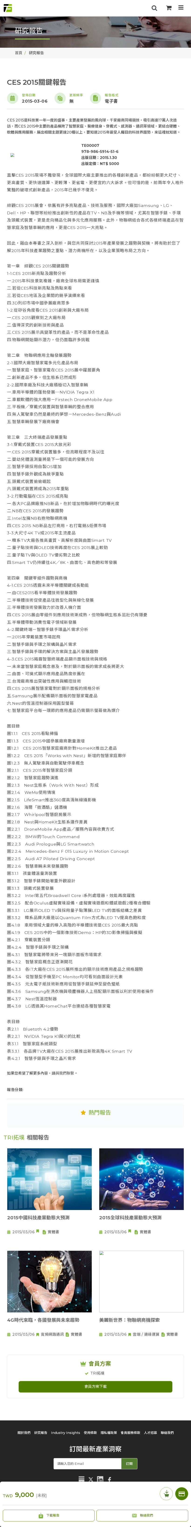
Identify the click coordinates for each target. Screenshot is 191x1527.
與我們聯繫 (64, 1073)
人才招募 (150, 1433)
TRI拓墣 (97, 1373)
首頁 (18, 53)
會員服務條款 (130, 1433)
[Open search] (154, 8)
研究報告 (40, 1433)
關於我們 (24, 1433)
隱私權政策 (109, 1433)
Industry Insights (65, 1433)
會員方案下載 (95, 1386)
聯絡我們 (146, 1515)
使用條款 (90, 1433)
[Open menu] (181, 8)
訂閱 (129, 1464)
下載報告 (52, 1515)
